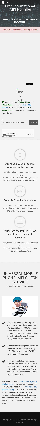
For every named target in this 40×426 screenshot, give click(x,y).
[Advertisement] (20, 55)
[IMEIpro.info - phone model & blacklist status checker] (6, 2)
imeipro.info (25, 420)
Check (34, 122)
